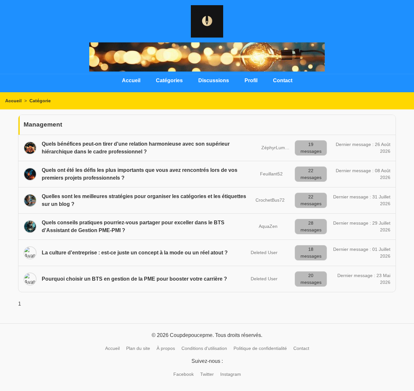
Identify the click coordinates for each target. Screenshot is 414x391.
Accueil (131, 80)
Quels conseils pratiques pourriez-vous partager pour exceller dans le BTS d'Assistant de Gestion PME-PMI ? (133, 226)
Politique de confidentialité (260, 348)
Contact (282, 80)
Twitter (207, 374)
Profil (251, 80)
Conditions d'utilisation (204, 348)
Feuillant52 (271, 173)
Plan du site (138, 348)
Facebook (183, 374)
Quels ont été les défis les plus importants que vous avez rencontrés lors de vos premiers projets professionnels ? (139, 174)
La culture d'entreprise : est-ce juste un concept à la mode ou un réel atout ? (135, 252)
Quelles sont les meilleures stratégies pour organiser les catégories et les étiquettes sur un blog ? (144, 200)
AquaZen (268, 226)
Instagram (230, 374)
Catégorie (40, 100)
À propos (166, 348)
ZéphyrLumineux (278, 147)
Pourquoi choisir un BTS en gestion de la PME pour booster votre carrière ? (134, 279)
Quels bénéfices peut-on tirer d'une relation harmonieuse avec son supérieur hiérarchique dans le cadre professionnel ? (136, 147)
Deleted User (264, 252)
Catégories (169, 80)
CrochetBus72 (270, 200)
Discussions (213, 80)
